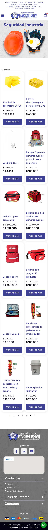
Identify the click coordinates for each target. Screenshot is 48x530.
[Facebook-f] (16, 451)
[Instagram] (24, 451)
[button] (12, 122)
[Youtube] (31, 451)
